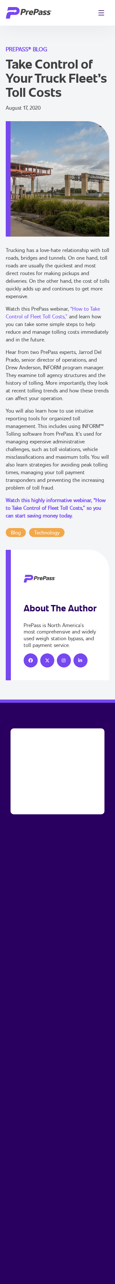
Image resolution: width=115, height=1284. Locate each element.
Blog (16, 532)
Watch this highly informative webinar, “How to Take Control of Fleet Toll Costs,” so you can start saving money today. (56, 508)
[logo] (29, 13)
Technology (46, 532)
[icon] (31, 660)
